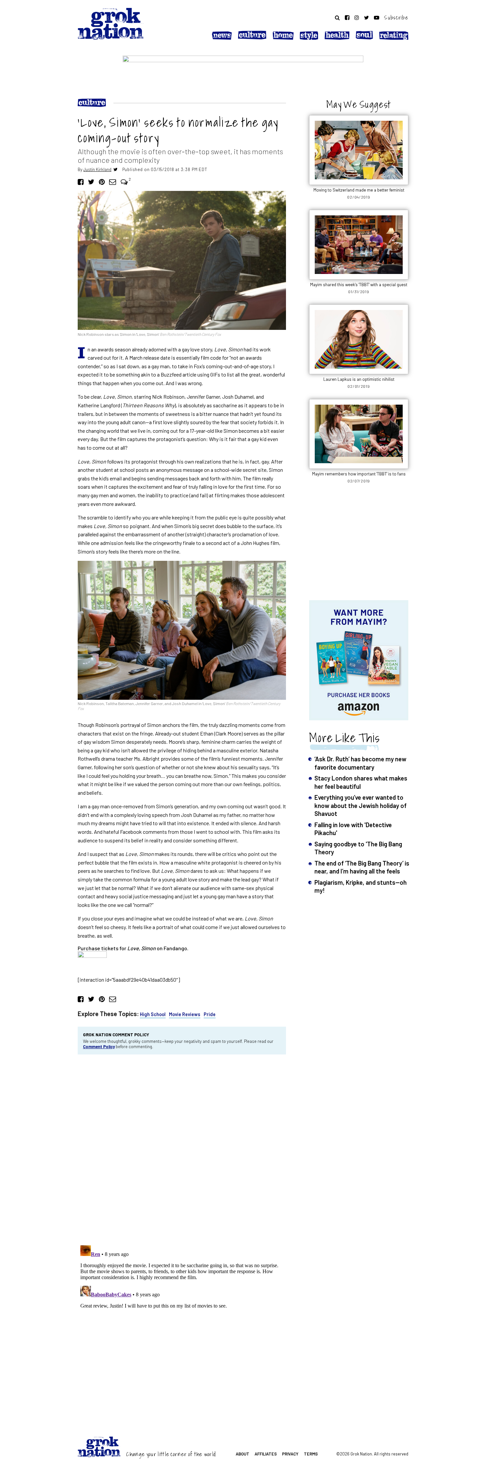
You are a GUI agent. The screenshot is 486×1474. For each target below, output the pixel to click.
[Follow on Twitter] (366, 17)
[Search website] (337, 17)
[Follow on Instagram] (356, 17)
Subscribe (396, 17)
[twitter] (115, 169)
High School (153, 1014)
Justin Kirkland (97, 169)
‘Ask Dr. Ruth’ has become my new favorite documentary (360, 763)
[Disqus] (182, 1148)
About (242, 1453)
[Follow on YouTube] (376, 17)
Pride (210, 1014)
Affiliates (266, 1453)
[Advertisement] (358, 545)
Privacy (290, 1453)
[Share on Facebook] (81, 181)
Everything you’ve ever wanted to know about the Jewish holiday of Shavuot (360, 805)
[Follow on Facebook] (347, 17)
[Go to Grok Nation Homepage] (111, 24)
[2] (124, 181)
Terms (311, 1453)
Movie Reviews (184, 1014)
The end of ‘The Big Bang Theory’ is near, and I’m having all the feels (361, 867)
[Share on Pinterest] (102, 181)
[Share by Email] (112, 181)
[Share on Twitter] (91, 181)
